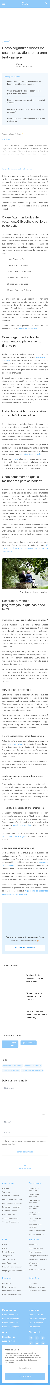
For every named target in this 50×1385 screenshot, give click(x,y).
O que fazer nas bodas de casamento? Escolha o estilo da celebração (24, 83)
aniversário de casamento (12, 1066)
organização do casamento (32, 1070)
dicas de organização (11, 1070)
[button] (3, 4)
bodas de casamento (33, 1066)
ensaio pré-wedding (22, 825)
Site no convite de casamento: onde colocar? (34, 997)
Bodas (6, 42)
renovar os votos (14, 744)
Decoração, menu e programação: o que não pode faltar (26, 120)
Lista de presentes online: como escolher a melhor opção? (36, 1015)
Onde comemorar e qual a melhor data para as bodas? (25, 111)
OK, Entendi (25, 1376)
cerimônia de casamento (30, 454)
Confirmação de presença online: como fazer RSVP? (36, 978)
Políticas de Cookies (28, 1360)
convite (15, 459)
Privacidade (9, 1362)
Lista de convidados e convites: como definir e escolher (26, 101)
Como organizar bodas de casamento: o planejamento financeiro (24, 92)
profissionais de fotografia (14, 837)
